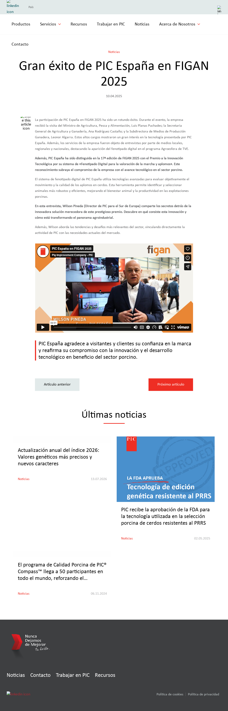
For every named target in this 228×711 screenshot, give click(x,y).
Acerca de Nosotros (177, 24)
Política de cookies (170, 694)
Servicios (48, 24)
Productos (21, 24)
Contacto (20, 44)
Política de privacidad (203, 694)
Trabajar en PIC (111, 24)
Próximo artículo (170, 384)
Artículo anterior (57, 384)
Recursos (79, 24)
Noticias (142, 24)
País (30, 7)
